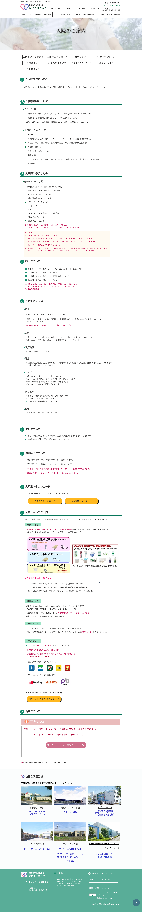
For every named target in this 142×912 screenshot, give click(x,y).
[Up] (136, 902)
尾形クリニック (38, 8)
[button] (35, 14)
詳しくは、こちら (60, 762)
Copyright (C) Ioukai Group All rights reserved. (106, 904)
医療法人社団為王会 (38, 5)
